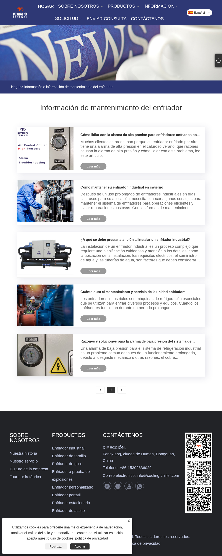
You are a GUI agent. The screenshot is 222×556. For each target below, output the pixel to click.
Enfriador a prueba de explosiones (71, 475)
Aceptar (80, 546)
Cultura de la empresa (29, 469)
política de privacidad (142, 543)
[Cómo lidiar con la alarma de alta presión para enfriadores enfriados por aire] (45, 148)
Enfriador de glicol (67, 464)
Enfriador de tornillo (69, 456)
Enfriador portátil (66, 495)
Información (33, 87)
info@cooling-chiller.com (158, 475)
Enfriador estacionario (71, 503)
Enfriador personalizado (72, 487)
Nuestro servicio (24, 461)
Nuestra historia (23, 453)
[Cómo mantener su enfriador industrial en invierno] (45, 201)
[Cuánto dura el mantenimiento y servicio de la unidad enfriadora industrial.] (45, 305)
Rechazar (56, 546)
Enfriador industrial (68, 448)
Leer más (93, 166)
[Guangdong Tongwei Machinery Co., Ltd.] (20, 12)
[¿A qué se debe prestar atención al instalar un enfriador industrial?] (45, 253)
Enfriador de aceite (68, 510)
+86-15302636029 (136, 468)
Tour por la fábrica (25, 477)
